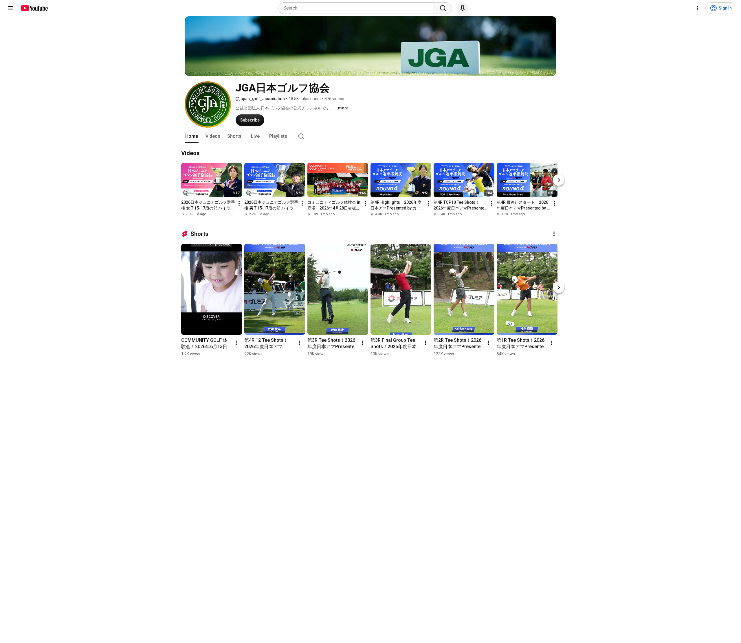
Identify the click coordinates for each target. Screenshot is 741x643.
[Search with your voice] (462, 8)
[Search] (443, 8)
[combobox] (357, 8)
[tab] (192, 136)
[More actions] (239, 203)
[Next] (558, 180)
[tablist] (370, 136)
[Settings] (697, 8)
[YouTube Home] (34, 8)
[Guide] (10, 8)
